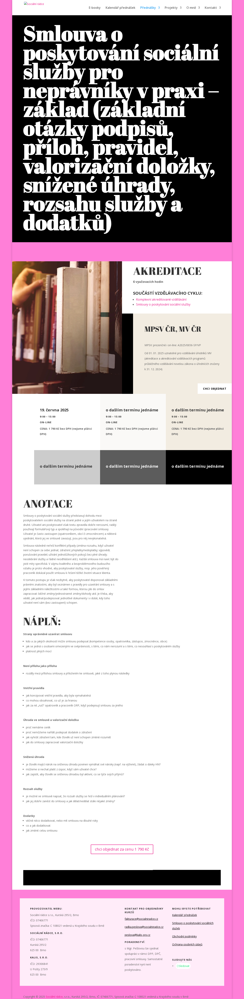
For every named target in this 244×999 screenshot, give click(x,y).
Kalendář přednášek (120, 8)
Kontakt (211, 8)
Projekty (171, 8)
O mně (191, 8)
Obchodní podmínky (184, 936)
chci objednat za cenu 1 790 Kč (122, 849)
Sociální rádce (54, 996)
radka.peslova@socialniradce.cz (144, 927)
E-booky (95, 8)
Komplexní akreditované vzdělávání (161, 299)
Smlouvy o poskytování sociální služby (163, 304)
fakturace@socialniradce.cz (141, 919)
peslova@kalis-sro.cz (137, 935)
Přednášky (148, 8)
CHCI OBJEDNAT (214, 388)
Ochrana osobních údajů (187, 944)
